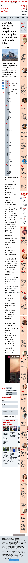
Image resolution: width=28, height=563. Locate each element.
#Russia (13, 290)
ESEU (23, 18)
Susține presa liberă (23, 27)
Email (3, 404)
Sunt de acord (14, 560)
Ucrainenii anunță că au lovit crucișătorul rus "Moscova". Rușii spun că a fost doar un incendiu (9, 133)
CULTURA (17, 18)
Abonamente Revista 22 (4, 6)
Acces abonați (4, 8)
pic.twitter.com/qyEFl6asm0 (14, 293)
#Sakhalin (13, 280)
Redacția (24, 1)
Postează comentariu (8, 416)
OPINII (5, 18)
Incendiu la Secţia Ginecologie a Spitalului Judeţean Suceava (9, 169)
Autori (19, 1)
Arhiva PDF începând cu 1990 (4, 3)
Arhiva (15, 1)
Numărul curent (10, 2)
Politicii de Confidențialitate (15, 549)
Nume (3, 400)
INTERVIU (10, 18)
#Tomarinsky (11, 288)
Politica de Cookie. (6, 558)
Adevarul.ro (9, 352)
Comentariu (5, 409)
